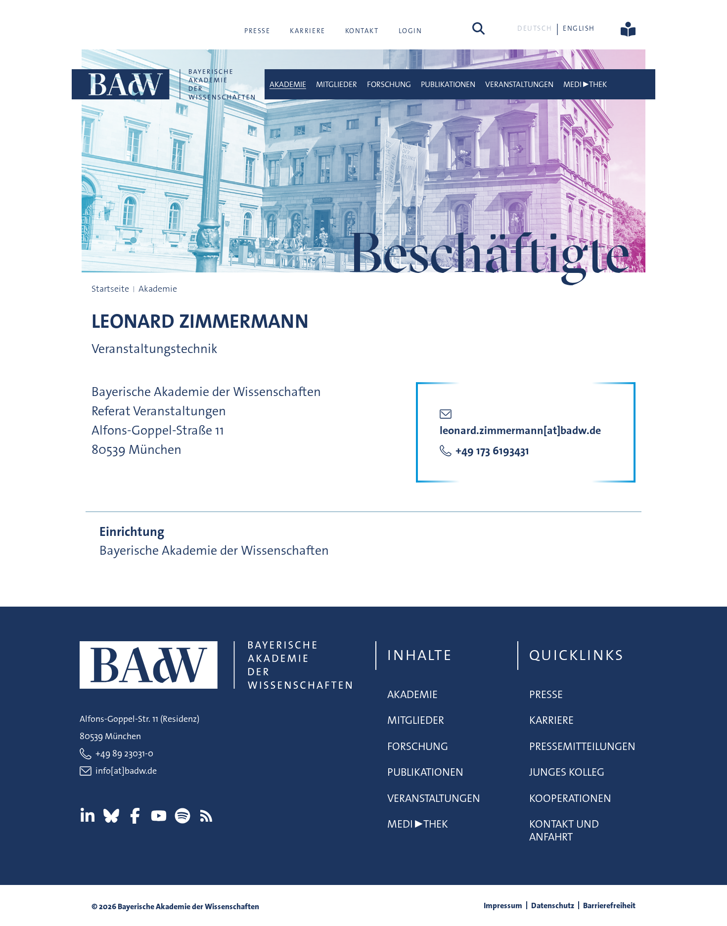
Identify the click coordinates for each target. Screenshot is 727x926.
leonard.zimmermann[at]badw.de (520, 430)
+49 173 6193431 (492, 450)
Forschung (389, 84)
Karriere (307, 30)
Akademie (288, 84)
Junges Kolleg (566, 772)
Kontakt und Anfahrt (564, 830)
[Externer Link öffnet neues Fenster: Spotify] (182, 815)
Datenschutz (552, 905)
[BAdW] (171, 84)
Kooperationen (570, 798)
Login (410, 30)
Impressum (503, 905)
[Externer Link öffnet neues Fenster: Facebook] (135, 815)
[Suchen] (478, 28)
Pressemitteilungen (582, 746)
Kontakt (362, 30)
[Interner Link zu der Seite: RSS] (206, 815)
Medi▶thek (585, 84)
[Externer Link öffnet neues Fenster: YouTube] (159, 815)
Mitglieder (336, 84)
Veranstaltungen (519, 84)
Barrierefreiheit (609, 905)
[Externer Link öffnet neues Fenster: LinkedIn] (87, 815)
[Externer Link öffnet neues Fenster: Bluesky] (111, 815)
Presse (257, 30)
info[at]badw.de (126, 771)
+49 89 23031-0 (124, 753)
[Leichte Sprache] (628, 28)
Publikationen (448, 84)
